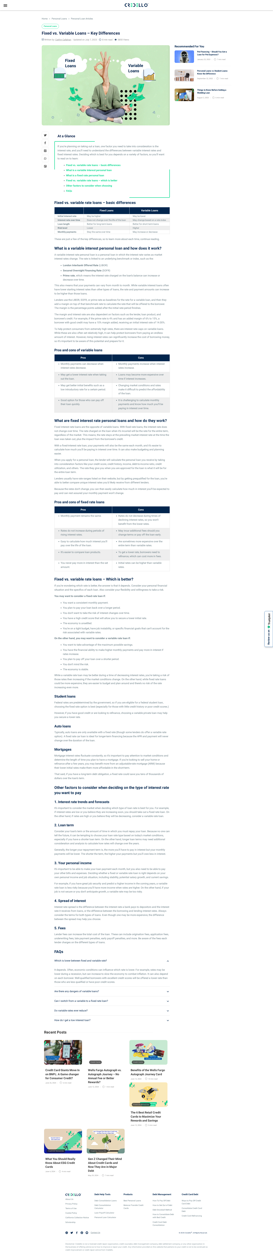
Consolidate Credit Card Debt (192, 1209)
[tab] (112, 960)
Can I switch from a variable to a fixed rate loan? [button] (81, 1000)
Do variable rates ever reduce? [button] (71, 1010)
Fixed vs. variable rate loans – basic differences (93, 165)
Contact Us (95, 1232)
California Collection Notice (77, 1218)
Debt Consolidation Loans (105, 1201)
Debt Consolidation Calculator (102, 1206)
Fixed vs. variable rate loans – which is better (91, 180)
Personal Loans (59, 18)
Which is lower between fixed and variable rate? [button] (80, 960)
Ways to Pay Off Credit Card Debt (191, 1202)
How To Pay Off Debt (161, 1201)
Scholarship (70, 1222)
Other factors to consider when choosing (89, 185)
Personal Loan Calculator (105, 1217)
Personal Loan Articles (81, 18)
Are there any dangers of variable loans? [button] (76, 991)
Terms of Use (70, 1208)
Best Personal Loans (132, 1201)
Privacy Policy (71, 1204)
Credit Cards (95, 1062)
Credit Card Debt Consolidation (160, 1223)
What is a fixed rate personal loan (85, 175)
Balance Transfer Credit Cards (133, 1206)
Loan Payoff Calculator (104, 1213)
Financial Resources (56, 1062)
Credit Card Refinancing (192, 1216)
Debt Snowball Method (162, 1210)
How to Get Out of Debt (162, 1205)
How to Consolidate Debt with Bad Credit (163, 1216)
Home (45, 18)
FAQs (69, 190)
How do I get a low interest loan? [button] (72, 1020)
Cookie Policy (71, 1213)
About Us (69, 1199)
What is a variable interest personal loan (89, 170)
